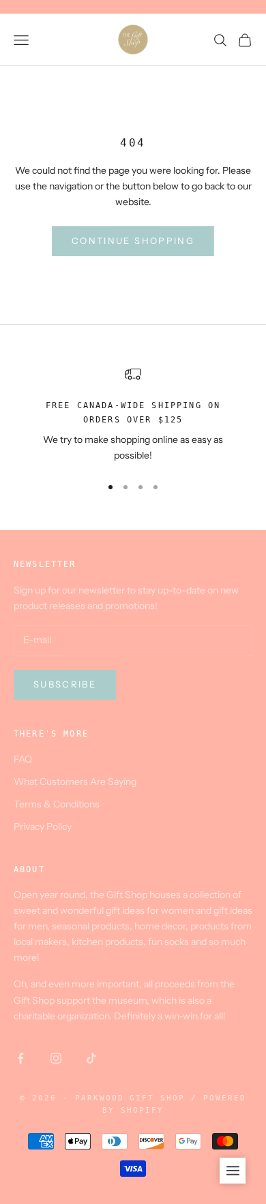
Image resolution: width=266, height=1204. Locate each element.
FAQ (23, 759)
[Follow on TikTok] (91, 1058)
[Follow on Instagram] (56, 1058)
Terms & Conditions (57, 804)
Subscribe (64, 684)
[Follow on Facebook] (20, 1058)
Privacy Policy (43, 826)
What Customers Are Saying (75, 781)
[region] (133, 414)
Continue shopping (133, 240)
